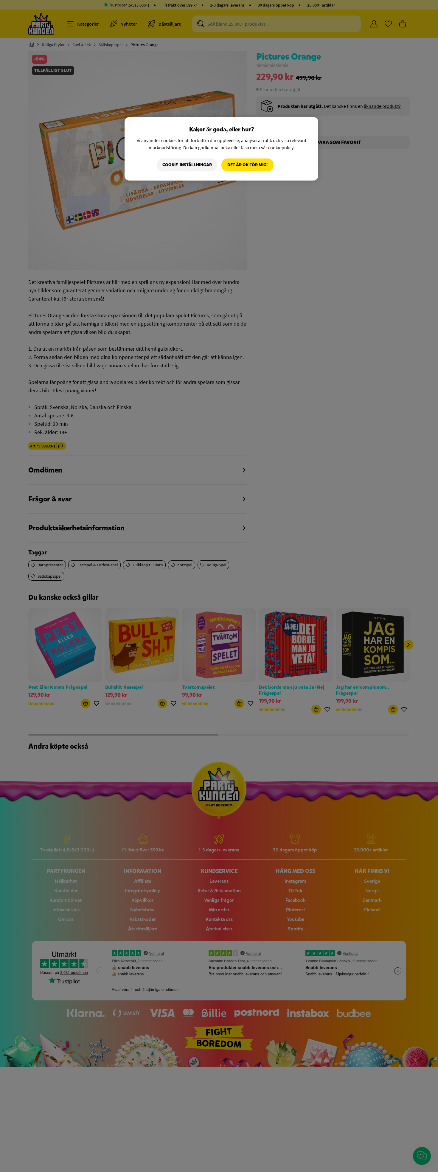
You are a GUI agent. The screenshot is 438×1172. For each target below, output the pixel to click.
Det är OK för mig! (247, 165)
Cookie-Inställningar (187, 165)
